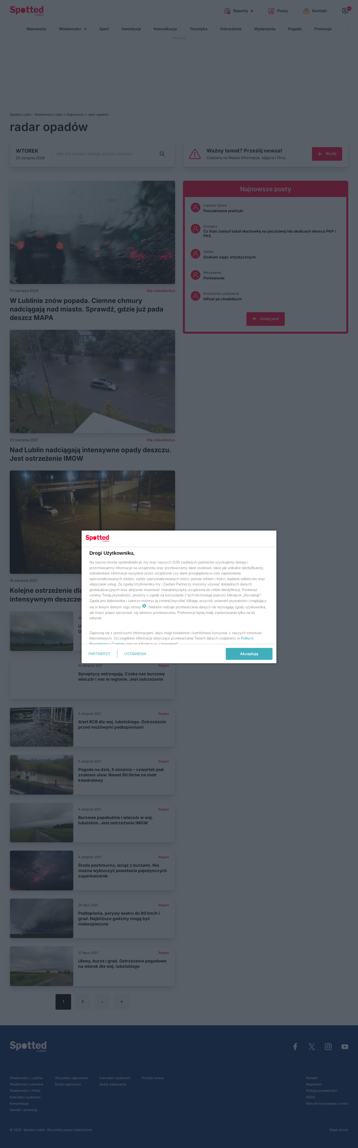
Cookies (118, 643)
